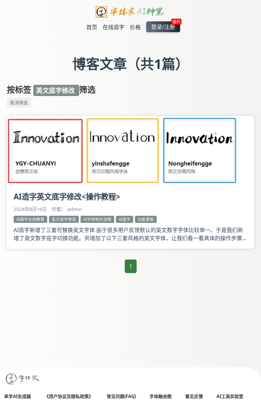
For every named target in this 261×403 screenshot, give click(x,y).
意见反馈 (194, 396)
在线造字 (113, 27)
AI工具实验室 (229, 396)
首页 (91, 27)
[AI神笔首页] (130, 12)
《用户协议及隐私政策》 (69, 396)
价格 (135, 27)
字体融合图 (161, 396)
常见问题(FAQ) (121, 396)
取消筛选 (19, 102)
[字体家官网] (23, 379)
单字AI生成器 (17, 396)
